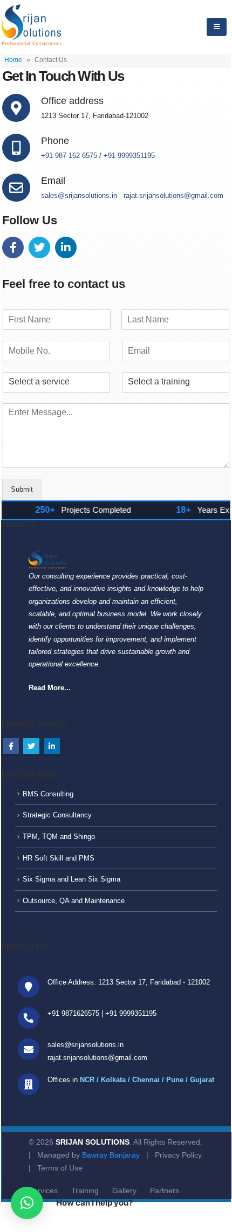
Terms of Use (60, 1168)
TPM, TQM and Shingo (59, 836)
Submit (22, 489)
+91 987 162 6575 (69, 156)
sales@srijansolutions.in (79, 195)
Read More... (50, 688)
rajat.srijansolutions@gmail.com (173, 195)
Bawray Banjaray (111, 1155)
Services (43, 1190)
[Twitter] (41, 249)
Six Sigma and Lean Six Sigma (71, 879)
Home (13, 60)
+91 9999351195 (129, 156)
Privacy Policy (178, 1155)
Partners (164, 1190)
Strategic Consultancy (57, 815)
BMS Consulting (48, 794)
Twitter (31, 746)
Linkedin (52, 746)
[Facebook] (14, 249)
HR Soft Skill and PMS (58, 858)
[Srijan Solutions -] (31, 27)
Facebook (11, 746)
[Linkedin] (67, 249)
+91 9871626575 (73, 1013)
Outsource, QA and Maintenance (74, 901)
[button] (27, 1203)
